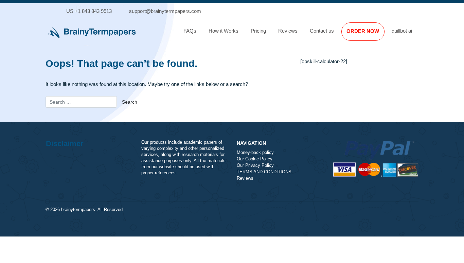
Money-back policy (255, 152)
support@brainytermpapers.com (165, 11)
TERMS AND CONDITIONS (264, 172)
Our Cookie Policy (254, 159)
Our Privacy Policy (255, 165)
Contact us (322, 31)
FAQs (189, 31)
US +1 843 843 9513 (89, 11)
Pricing (258, 31)
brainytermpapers (78, 209)
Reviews (288, 31)
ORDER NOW (362, 31)
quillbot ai (402, 31)
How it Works (223, 31)
